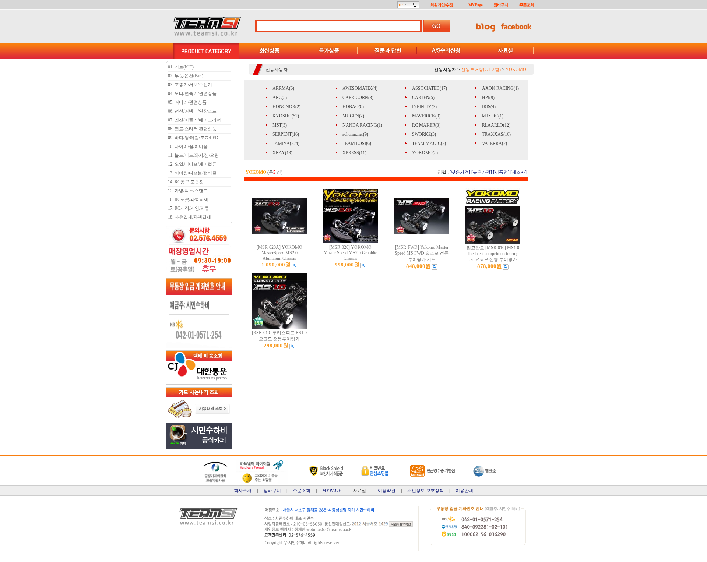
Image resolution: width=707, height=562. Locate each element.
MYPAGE (331, 490)
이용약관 (386, 490)
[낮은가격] (460, 172)
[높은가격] (481, 172)
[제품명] (501, 172)
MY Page (475, 5)
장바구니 (500, 5)
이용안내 (464, 490)
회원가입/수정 (441, 5)
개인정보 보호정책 (425, 490)
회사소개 (243, 490)
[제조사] (518, 172)
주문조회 (526, 5)
